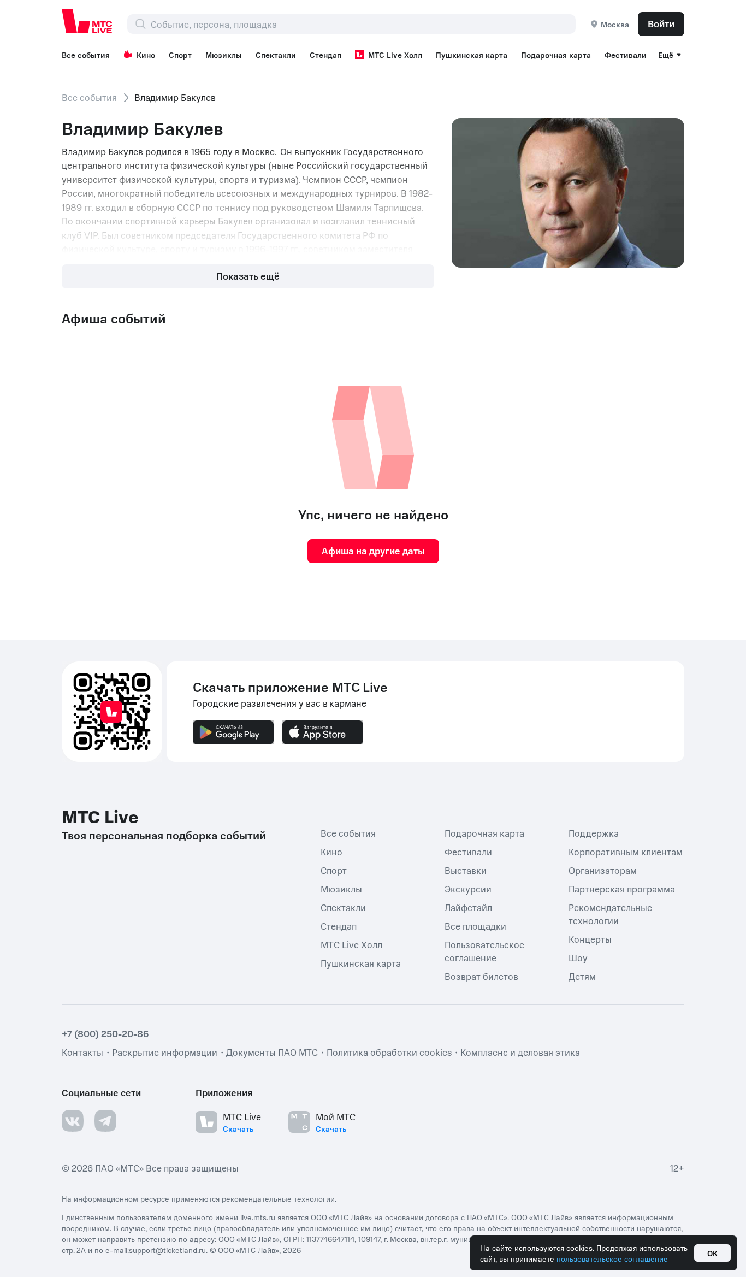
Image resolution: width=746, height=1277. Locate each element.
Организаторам (603, 870)
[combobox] (363, 24)
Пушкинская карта (471, 54)
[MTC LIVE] (87, 21)
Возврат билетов (481, 976)
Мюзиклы (223, 54)
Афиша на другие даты (373, 550)
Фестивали (626, 54)
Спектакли (276, 54)
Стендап (325, 54)
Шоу (578, 957)
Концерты (590, 938)
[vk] (73, 1121)
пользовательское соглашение (612, 1258)
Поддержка (594, 832)
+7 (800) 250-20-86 (105, 1033)
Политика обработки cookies (389, 1052)
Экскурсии (468, 888)
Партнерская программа (622, 888)
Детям (582, 976)
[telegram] (105, 1121)
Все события (86, 54)
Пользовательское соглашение (484, 951)
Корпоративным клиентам (626, 851)
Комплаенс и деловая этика (520, 1052)
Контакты (82, 1052)
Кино (146, 54)
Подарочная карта (556, 54)
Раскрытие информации (164, 1052)
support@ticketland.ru (167, 1249)
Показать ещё (248, 275)
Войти (661, 23)
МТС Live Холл (395, 54)
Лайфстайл (468, 907)
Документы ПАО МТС (272, 1052)
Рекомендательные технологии (610, 914)
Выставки (466, 870)
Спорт (180, 54)
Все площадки (475, 925)
